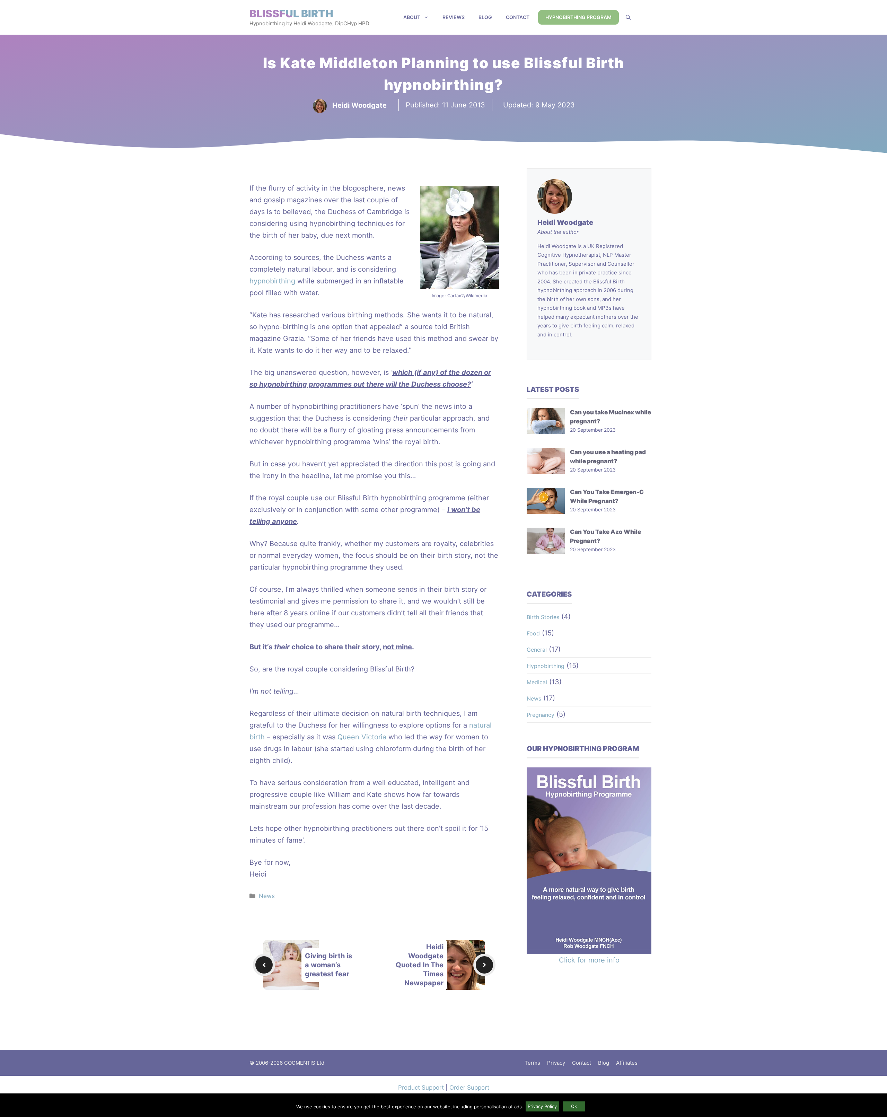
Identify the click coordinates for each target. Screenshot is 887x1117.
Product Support (421, 1087)
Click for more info (589, 960)
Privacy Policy (542, 1106)
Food (533, 633)
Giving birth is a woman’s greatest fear (328, 965)
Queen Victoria (361, 737)
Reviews (453, 17)
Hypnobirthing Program (578, 17)
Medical (537, 682)
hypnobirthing (272, 281)
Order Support (469, 1087)
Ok (574, 1106)
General (537, 649)
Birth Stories (543, 617)
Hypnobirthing (545, 665)
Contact (517, 17)
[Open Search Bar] (628, 17)
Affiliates (627, 1062)
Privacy (556, 1062)
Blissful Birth (291, 13)
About (411, 17)
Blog (485, 17)
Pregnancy (540, 714)
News (267, 895)
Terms (532, 1062)
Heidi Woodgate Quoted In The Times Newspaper (420, 965)
